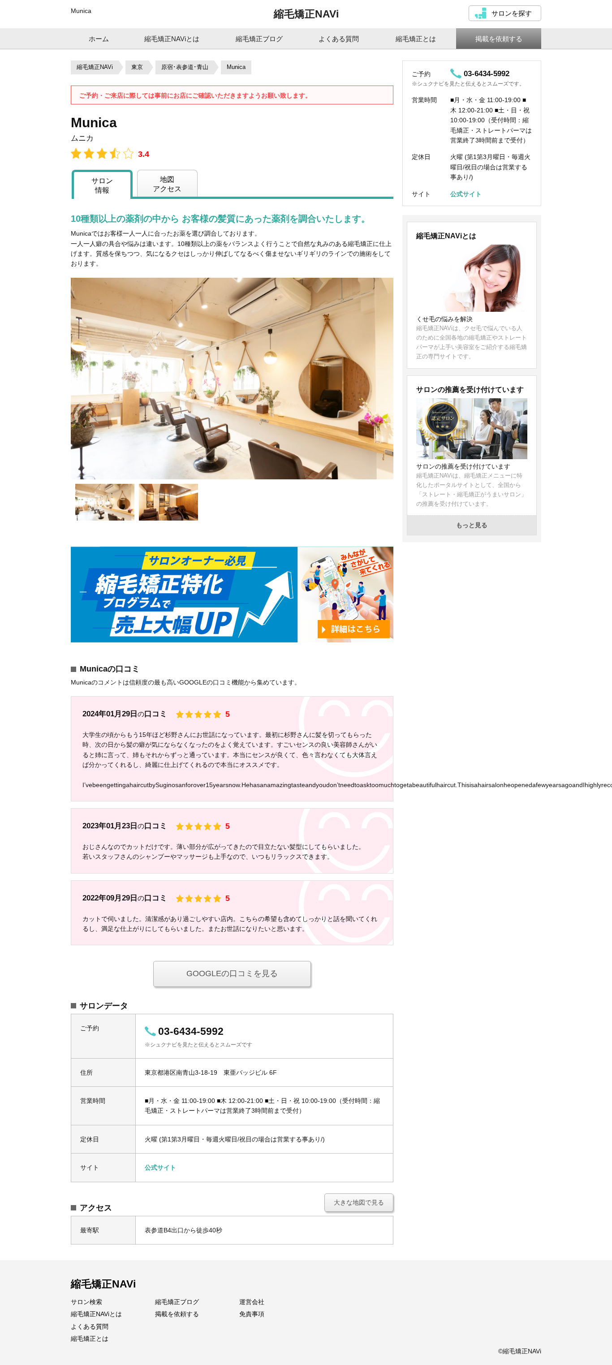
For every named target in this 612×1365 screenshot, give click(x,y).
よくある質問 (89, 1326)
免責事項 (251, 1314)
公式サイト (160, 1167)
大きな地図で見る (359, 1202)
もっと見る (471, 525)
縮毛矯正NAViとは (96, 1314)
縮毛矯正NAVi (306, 14)
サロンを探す (511, 13)
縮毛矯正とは (89, 1338)
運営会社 (251, 1301)
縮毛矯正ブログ (177, 1301)
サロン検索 (86, 1301)
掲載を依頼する (177, 1314)
